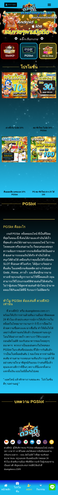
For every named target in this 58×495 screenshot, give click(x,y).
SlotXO (9, 55)
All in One (47, 55)
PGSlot (28, 55)
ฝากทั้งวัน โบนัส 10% (15, 128)
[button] (49, 4)
